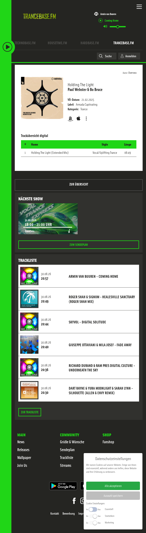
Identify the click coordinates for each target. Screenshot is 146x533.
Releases (23, 449)
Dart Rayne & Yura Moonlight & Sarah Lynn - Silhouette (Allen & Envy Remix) (101, 390)
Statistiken (109, 515)
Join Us (22, 465)
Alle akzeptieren (113, 486)
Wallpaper (24, 457)
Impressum (102, 477)
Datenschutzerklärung (119, 477)
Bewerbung (68, 513)
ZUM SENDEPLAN (79, 244)
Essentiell (109, 509)
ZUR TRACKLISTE (29, 412)
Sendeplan (67, 449)
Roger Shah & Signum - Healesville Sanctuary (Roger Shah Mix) (102, 299)
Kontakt (54, 513)
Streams (65, 465)
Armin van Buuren (108, 14)
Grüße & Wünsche (72, 441)
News (20, 441)
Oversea (132, 72)
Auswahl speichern (113, 495)
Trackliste (66, 457)
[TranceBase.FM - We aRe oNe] (40, 22)
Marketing (109, 522)
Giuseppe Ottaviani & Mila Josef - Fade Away (100, 344)
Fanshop (108, 441)
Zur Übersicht (78, 184)
